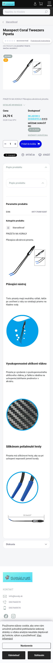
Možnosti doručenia (38, 135)
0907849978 (15, 602)
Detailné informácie (12, 105)
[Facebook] (5, 615)
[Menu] (49, 3)
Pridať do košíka (28, 144)
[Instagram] (12, 615)
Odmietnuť (13, 655)
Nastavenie (27, 645)
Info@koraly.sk (16, 596)
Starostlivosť (18, 227)
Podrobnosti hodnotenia (40, 41)
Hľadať (46, 12)
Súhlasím (39, 655)
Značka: (10, 48)
